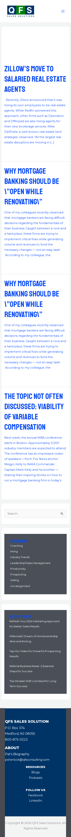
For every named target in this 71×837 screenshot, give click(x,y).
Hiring (14, 551)
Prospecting (18, 574)
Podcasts (35, 778)
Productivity (18, 568)
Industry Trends (20, 557)
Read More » (13, 151)
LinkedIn (35, 800)
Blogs (35, 772)
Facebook (35, 795)
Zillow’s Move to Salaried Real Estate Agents (35, 79)
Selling (14, 580)
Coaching (16, 545)
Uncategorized (20, 586)
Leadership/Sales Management (30, 563)
